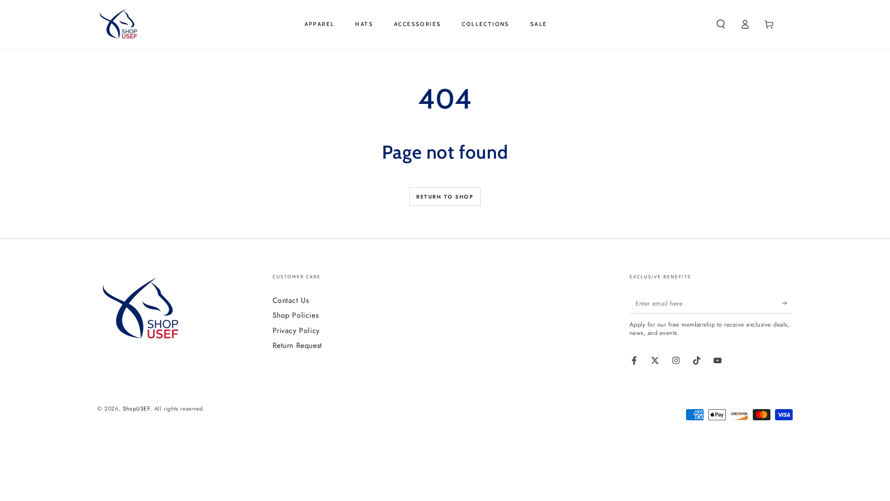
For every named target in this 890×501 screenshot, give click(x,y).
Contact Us (291, 300)
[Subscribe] (787, 303)
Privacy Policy (296, 330)
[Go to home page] (120, 24)
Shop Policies (296, 315)
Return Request (297, 345)
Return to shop (445, 196)
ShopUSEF (136, 409)
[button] (721, 24)
